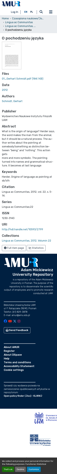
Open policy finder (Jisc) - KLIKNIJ (23, 396)
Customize (34, 469)
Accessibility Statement (19, 366)
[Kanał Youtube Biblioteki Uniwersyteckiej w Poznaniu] (10, 321)
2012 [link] (5, 89)
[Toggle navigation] (50, 12)
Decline (20, 469)
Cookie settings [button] (14, 369)
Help (6, 358)
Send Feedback (18, 330)
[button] (11, 3)
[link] (28, 79)
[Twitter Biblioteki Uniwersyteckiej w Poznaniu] (14, 321)
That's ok (8, 469)
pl (31, 12)
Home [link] (5, 18)
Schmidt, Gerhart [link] (12, 101)
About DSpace (13, 354)
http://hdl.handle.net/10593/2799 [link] (22, 229)
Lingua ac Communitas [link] (19, 22)
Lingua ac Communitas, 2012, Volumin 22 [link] (21, 26)
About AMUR (11, 347)
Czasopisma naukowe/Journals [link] (28, 18)
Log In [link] (14, 11)
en (25, 12)
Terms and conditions (17, 362)
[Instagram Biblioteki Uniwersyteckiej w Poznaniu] (19, 321)
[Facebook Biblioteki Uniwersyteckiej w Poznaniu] (5, 321)
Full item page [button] (15, 247)
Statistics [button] (37, 247)
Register (9, 350)
